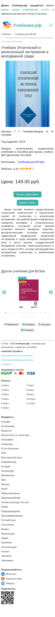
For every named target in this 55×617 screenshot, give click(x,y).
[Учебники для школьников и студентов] (7, 25)
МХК (3, 480)
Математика (7, 475)
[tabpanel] (27, 294)
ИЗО (3, 453)
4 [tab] (18, 312)
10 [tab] (45, 312)
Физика (5, 529)
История (5, 466)
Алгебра (5, 422)
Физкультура (8, 533)
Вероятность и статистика (15, 435)
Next (51, 292)
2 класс (5, 390)
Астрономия (8, 426)
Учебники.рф (27, 25)
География (7, 439)
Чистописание (9, 547)
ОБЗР (4, 489)
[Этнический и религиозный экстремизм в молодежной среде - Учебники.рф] (28, 126)
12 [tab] (21, 316)
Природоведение (10, 511)
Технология (7, 524)
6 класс (5, 408)
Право (4, 507)
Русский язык (8, 520)
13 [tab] (25, 316)
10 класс (31, 399)
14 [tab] (29, 316)
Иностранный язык (11, 457)
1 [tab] (5, 312)
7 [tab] (32, 312)
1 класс (5, 385)
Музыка (5, 484)
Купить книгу (27, 202)
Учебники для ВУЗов (30, 161)
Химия (4, 538)
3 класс (5, 394)
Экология (6, 556)
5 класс (5, 403)
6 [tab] (27, 312)
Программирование (12, 515)
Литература (7, 471)
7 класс (30, 385)
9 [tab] (40, 312)
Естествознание (10, 448)
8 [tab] (36, 312)
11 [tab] (49, 312)
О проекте (6, 364)
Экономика (7, 560)
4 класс (5, 399)
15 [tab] (34, 316)
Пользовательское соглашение (17, 355)
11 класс (30, 403)
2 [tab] (10, 312)
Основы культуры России (15, 502)
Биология (6, 430)
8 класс (30, 390)
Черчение (6, 542)
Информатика (8, 462)
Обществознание (10, 493)
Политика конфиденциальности (17, 360)
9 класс (30, 394)
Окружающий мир (11, 498)
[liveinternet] (3, 610)
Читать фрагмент (27, 194)
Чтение (5, 551)
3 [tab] (14, 312)
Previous (4, 292)
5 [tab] (23, 312)
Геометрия (7, 444)
